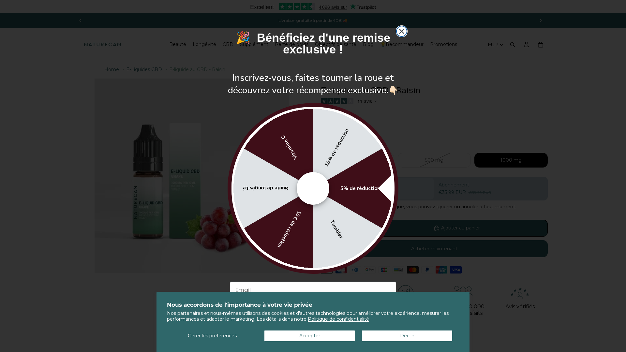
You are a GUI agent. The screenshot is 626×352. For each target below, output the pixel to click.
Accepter (309, 336)
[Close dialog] (401, 31)
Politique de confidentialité (338, 319)
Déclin (407, 336)
